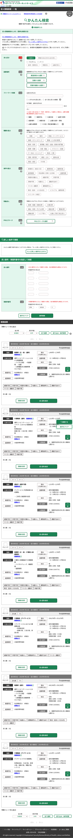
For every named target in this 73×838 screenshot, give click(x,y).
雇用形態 (50, 169)
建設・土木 (45, 157)
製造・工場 (50, 153)
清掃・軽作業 (32, 157)
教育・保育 (31, 144)
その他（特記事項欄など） (51, 124)
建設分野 (51, 209)
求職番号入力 (36, 27)
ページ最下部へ (69, 12)
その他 (43, 162)
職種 (31, 117)
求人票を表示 (43, 401)
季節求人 (45, 65)
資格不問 (31, 181)
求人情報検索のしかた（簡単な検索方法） (15, 37)
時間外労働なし (33, 177)
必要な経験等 (34, 124)
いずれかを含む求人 (35, 100)
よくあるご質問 (64, 829)
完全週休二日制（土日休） (47, 173)
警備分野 (62, 209)
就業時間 (63, 173)
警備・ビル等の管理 (53, 140)
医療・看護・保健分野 (35, 205)
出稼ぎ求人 (56, 65)
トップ (3, 6)
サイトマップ (16, 829)
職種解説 (17, 354)
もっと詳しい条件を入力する (38, 42)
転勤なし (41, 181)
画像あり (17, 375)
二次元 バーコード (67, 368)
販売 (41, 136)
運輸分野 (31, 213)
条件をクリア (24, 316)
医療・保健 (31, 149)
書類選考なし (47, 186)
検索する (65, 422)
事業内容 (43, 120)
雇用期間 (31, 173)
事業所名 (40, 117)
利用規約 (54, 829)
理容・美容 (31, 162)
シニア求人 (42, 213)
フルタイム (32, 62)
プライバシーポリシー (42, 829)
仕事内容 (50, 117)
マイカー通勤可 (33, 186)
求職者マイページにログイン (11, 14)
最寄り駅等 (62, 117)
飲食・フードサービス (56, 136)
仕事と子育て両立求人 (57, 213)
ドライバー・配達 (57, 149)
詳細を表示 (21, 401)
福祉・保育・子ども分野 (36, 209)
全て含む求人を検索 (51, 100)
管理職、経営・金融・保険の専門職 (51, 144)
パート (41, 62)
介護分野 (50, 205)
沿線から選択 (36, 80)
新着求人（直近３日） (35, 169)
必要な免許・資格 (56, 120)
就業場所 (32, 120)
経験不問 (46, 177)
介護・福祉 (43, 149)
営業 (30, 136)
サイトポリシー (28, 829)
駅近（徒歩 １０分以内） (36, 190)
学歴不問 (56, 177)
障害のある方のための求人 (46, 58)
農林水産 (56, 157)
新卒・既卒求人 (33, 65)
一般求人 (31, 58)
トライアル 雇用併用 (57, 190)
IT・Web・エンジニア (35, 153)
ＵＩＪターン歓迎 (33, 194)
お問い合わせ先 (31, 832)
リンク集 (7, 829)
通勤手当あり (53, 181)
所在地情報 (41, 832)
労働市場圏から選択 (36, 85)
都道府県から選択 (36, 75)
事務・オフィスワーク (35, 140)
